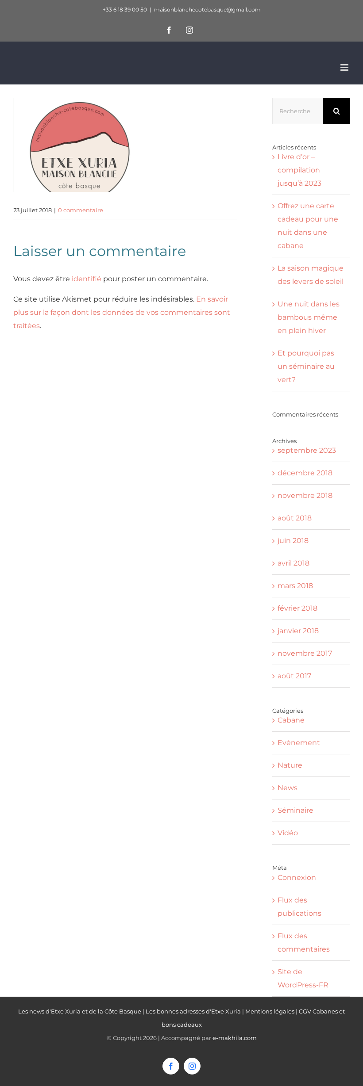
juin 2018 (293, 540)
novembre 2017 (305, 653)
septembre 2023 (307, 450)
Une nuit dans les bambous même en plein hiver (309, 317)
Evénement (299, 742)
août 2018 (295, 518)
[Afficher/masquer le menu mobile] (345, 67)
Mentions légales (269, 1011)
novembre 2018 (305, 495)
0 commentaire (80, 210)
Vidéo (288, 833)
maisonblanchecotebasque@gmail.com (207, 9)
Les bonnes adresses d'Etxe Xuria (193, 1011)
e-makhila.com (234, 1037)
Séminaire (295, 810)
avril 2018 (293, 563)
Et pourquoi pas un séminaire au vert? (306, 366)
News (287, 788)
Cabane (291, 720)
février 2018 (297, 608)
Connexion (297, 877)
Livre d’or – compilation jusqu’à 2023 (299, 170)
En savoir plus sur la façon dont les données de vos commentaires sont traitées (121, 312)
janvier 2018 (298, 631)
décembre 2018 (305, 473)
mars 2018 (295, 585)
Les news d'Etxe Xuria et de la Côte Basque (79, 1011)
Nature (290, 765)
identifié (86, 279)
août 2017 (294, 676)
